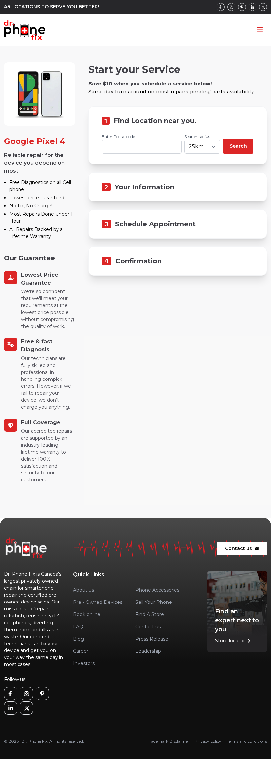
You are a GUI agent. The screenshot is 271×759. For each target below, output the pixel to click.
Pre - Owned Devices (97, 602)
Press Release (152, 639)
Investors (84, 663)
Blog (78, 639)
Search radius (197, 136)
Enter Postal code (118, 136)
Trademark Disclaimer (168, 741)
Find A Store (150, 614)
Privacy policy (208, 741)
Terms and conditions (247, 741)
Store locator (234, 641)
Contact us (242, 548)
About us (83, 590)
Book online (86, 614)
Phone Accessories (157, 590)
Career (80, 651)
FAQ (78, 627)
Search (238, 146)
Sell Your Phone (154, 602)
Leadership (148, 651)
